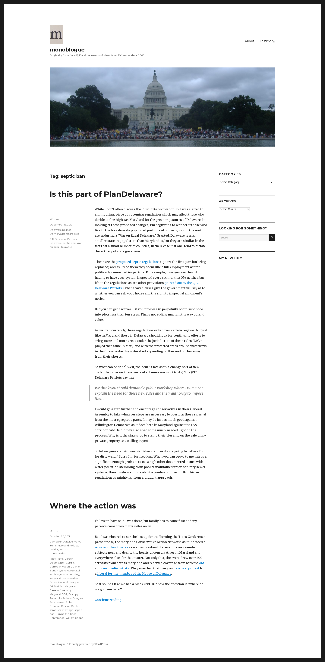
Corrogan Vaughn (60, 566)
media (113, 568)
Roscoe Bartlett (70, 606)
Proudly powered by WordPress (88, 644)
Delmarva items (59, 233)
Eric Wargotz (69, 570)
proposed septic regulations (137, 262)
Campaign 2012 (59, 541)
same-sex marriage (61, 609)
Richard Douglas (73, 598)
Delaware (56, 242)
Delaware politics (60, 229)
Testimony (267, 41)
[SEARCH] (272, 237)
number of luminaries (111, 547)
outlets (123, 568)
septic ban (69, 242)
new (104, 568)
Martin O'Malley (69, 574)
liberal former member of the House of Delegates (134, 573)
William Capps (74, 617)
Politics (74, 233)
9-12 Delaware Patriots (63, 239)
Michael (54, 219)
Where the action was (93, 505)
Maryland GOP (58, 594)
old (201, 563)
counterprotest (187, 568)
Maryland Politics (68, 545)
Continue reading (108, 600)
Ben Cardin (67, 562)
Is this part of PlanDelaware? (106, 194)
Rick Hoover (57, 602)
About (249, 41)
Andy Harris (56, 558)
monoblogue (67, 49)
